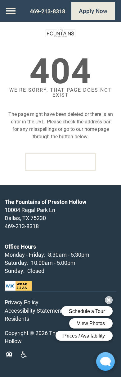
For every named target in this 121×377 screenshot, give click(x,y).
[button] (93, 11)
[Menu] (11, 11)
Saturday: (16, 262)
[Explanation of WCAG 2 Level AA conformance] (18, 286)
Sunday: (15, 270)
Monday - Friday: (25, 254)
